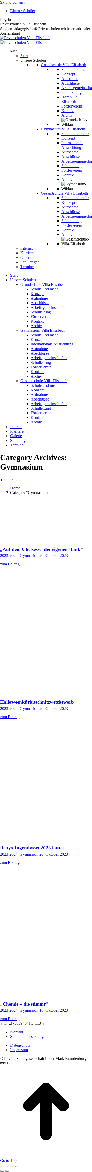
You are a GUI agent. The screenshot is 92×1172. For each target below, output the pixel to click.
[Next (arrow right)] (7, 1171)
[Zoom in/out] (17, 1166)
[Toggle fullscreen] (12, 1166)
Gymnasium (29, 555)
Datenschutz (20, 1045)
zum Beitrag (10, 564)
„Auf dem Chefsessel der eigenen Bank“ (41, 549)
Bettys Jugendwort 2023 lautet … (35, 847)
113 (38, 1023)
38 (16, 1023)
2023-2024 (9, 555)
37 (12, 1023)
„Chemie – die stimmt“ (24, 1004)
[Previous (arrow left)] (2, 1171)
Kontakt (16, 1032)
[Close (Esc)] (2, 1166)
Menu (15, 51)
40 (24, 1023)
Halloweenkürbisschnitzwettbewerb (37, 702)
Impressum (19, 1050)
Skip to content (12, 2)
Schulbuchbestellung (27, 1036)
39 (20, 1023)
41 (29, 1023)
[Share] (7, 1166)
